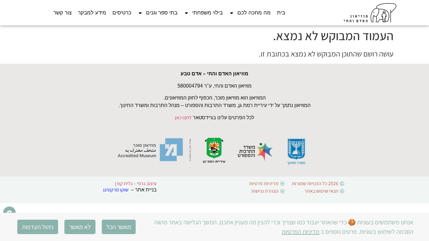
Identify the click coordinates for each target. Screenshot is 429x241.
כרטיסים (121, 13)
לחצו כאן (183, 117)
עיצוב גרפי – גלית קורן (136, 183)
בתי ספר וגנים (161, 13)
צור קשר (62, 13)
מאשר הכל (118, 227)
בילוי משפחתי (207, 13)
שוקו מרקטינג (115, 189)
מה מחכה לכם (254, 13)
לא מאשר (80, 227)
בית (281, 13)
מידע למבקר (92, 13)
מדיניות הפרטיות (300, 232)
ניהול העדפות (37, 227)
